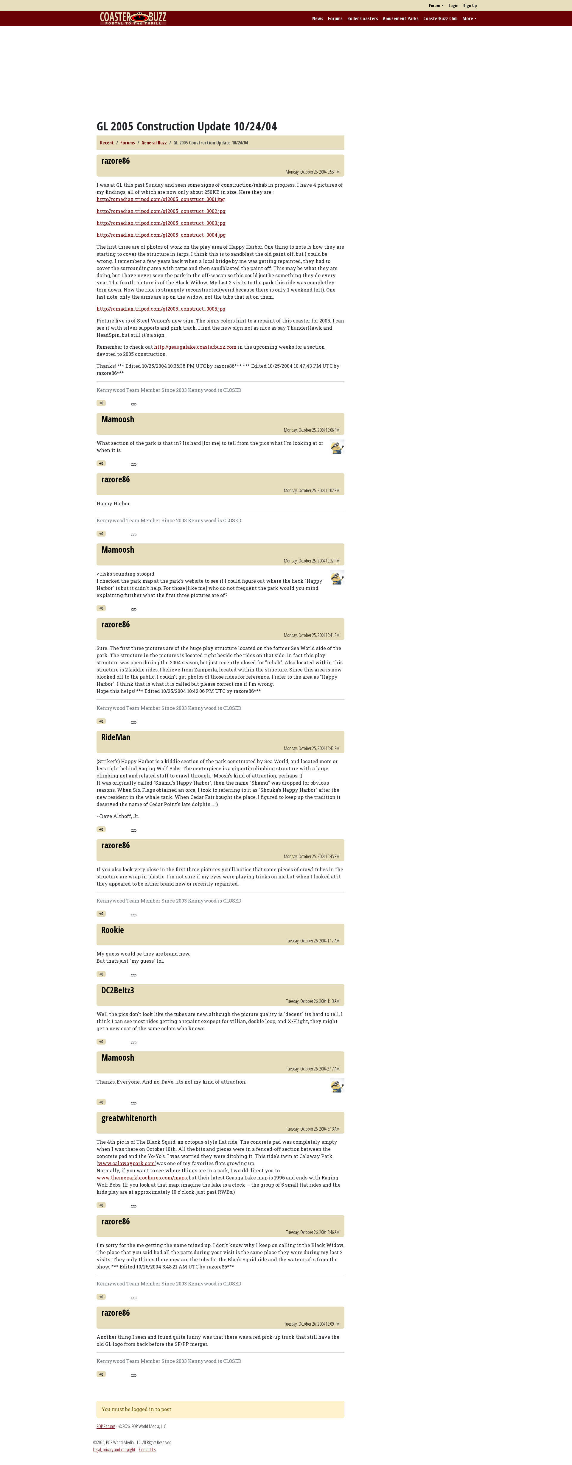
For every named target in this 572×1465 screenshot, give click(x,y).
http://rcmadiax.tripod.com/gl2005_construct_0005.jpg (161, 309)
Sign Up (470, 5)
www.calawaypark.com (126, 1163)
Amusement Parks (401, 18)
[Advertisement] (286, 72)
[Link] (133, 403)
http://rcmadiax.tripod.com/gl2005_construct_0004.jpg (161, 235)
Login (453, 5)
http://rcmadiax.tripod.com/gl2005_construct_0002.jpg (161, 211)
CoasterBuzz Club (440, 18)
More (467, 18)
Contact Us (147, 1449)
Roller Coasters (362, 18)
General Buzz (154, 142)
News (317, 18)
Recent (107, 142)
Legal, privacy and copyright (114, 1449)
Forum (434, 5)
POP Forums (106, 1426)
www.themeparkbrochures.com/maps (142, 1177)
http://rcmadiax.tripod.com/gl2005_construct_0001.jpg (161, 199)
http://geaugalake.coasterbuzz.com (195, 347)
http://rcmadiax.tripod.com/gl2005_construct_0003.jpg (161, 223)
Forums (335, 18)
